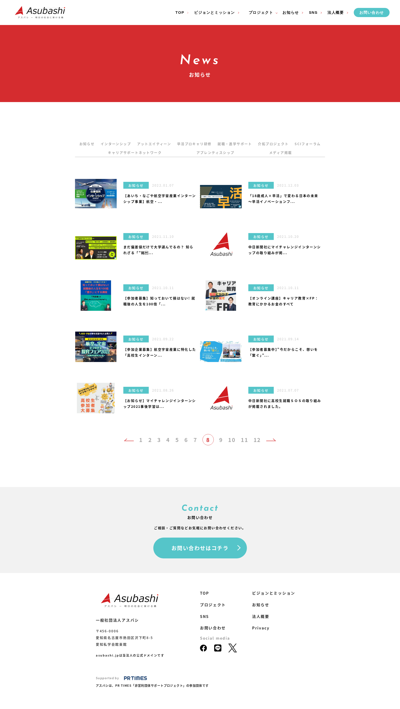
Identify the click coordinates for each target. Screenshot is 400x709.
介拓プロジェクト (273, 143)
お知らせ (87, 143)
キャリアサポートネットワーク (135, 152)
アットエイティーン (154, 143)
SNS (313, 12)
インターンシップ (116, 143)
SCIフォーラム (308, 143)
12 (257, 439)
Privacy (261, 627)
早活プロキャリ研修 (194, 143)
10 (231, 439)
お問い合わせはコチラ (200, 548)
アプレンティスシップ (215, 152)
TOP (179, 12)
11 (244, 439)
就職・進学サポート (235, 143)
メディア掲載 (280, 152)
